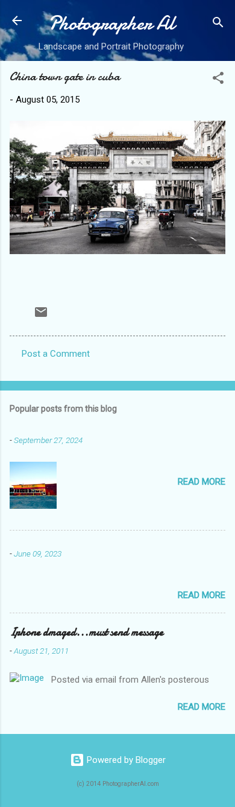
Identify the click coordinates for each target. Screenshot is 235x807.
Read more (201, 481)
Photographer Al (111, 23)
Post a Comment (56, 353)
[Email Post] (41, 316)
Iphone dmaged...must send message (86, 632)
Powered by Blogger (125, 759)
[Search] (218, 24)
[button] (218, 80)
